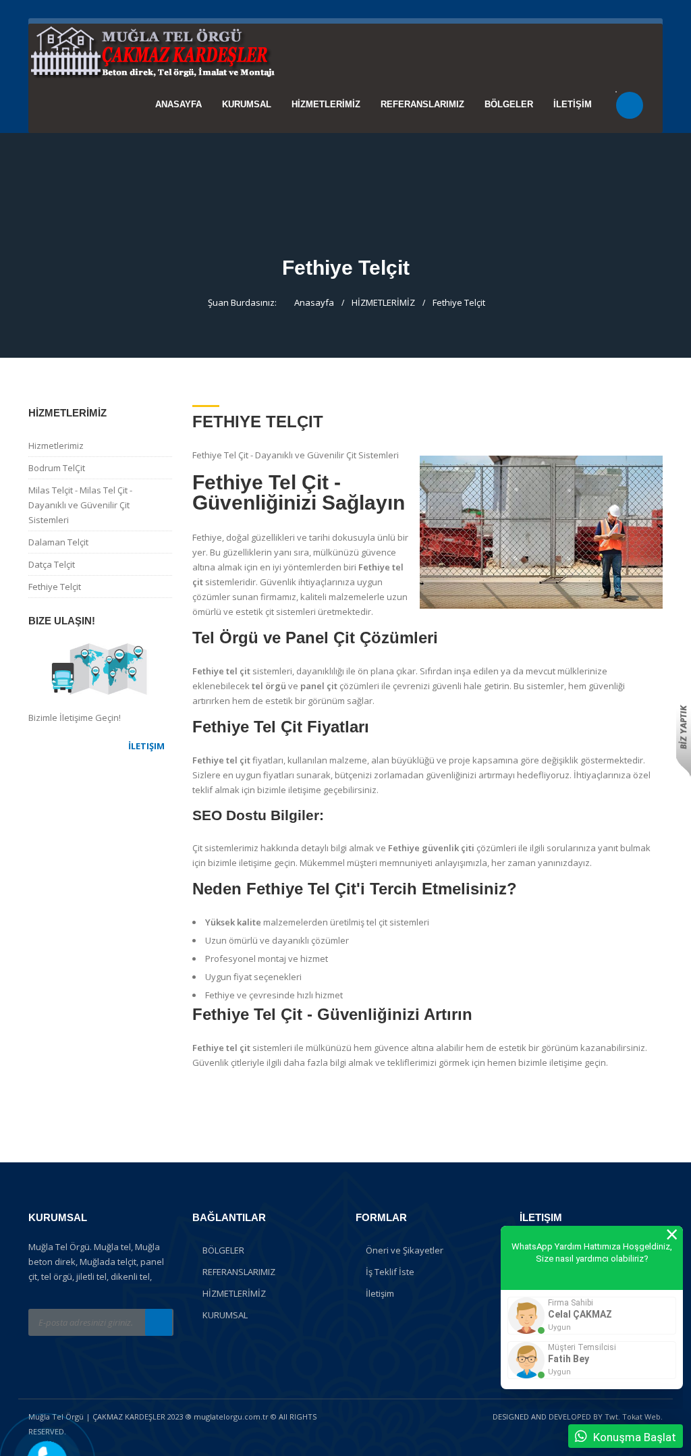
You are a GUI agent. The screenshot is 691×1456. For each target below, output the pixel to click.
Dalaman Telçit (58, 542)
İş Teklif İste (390, 1272)
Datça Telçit (51, 564)
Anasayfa (178, 104)
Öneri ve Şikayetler (404, 1250)
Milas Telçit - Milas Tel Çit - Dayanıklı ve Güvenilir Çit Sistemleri (80, 505)
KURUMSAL (246, 104)
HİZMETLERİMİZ (326, 104)
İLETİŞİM (572, 104)
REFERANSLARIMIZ (422, 104)
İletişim (380, 1293)
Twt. (612, 1416)
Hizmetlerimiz (56, 445)
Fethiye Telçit (459, 302)
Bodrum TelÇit (56, 468)
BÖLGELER (509, 104)
